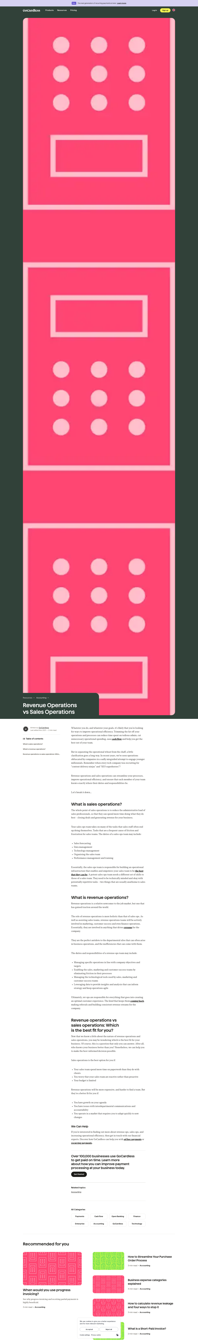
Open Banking (118, 1216)
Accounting (41, 698)
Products (49, 10)
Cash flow (98, 1216)
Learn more (121, 3)
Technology (137, 1224)
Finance (136, 1216)
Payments (79, 1216)
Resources (62, 10)
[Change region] (173, 10)
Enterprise (79, 1224)
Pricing (73, 10)
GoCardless (44, 728)
